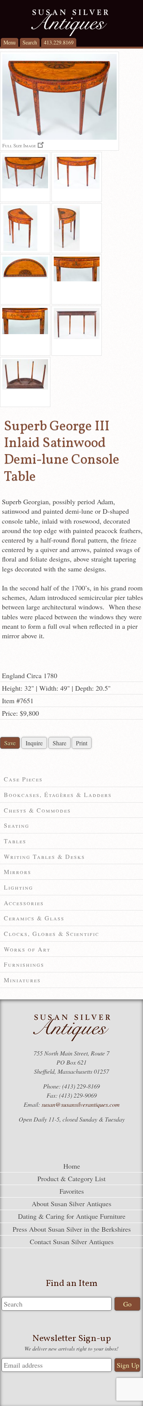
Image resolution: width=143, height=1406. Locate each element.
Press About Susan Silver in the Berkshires (72, 1229)
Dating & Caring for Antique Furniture (71, 1216)
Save (10, 743)
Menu (9, 42)
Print (81, 743)
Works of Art (27, 949)
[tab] (71, 779)
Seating (16, 825)
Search (29, 42)
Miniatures (22, 980)
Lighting (18, 887)
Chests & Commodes (37, 810)
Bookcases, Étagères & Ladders (58, 794)
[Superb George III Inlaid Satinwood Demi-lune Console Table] (25, 177)
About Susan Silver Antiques (71, 1203)
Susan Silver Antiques (69, 22)
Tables (15, 841)
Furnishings (24, 964)
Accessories (24, 903)
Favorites (71, 1191)
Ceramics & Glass (34, 918)
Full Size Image (19, 145)
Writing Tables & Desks (44, 856)
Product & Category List (71, 1178)
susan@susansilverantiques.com (81, 1104)
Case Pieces (23, 779)
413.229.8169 (59, 42)
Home (71, 1166)
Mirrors (17, 872)
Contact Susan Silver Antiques (72, 1241)
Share (59, 743)
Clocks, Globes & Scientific (51, 933)
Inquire (34, 743)
